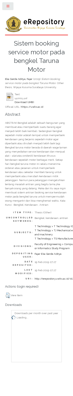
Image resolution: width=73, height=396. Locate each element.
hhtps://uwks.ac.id (32, 106)
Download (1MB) (24, 102)
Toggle (8, 7)
